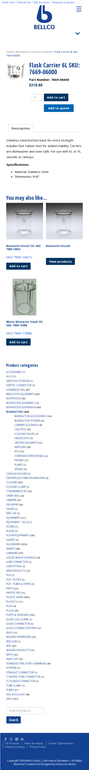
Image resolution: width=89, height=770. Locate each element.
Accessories (14, 372)
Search (13, 720)
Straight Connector (20, 672)
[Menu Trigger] (79, 8)
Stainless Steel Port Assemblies (26, 663)
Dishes (10, 509)
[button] (18, 68)
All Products (12, 743)
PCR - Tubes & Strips (18, 584)
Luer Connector (17, 562)
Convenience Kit (16, 491)
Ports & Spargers (17, 615)
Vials (9, 699)
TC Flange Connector (20, 681)
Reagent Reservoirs (18, 637)
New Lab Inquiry (33, 743)
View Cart (8, 2)
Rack (9, 632)
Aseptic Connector (18, 385)
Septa (9, 654)
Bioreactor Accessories (30, 416)
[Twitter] (16, 738)
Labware (11, 553)
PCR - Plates (13, 579)
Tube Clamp (13, 685)
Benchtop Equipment (20, 394)
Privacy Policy (37, 747)
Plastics (11, 601)
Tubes (10, 690)
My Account (41, 2)
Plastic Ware (14, 597)
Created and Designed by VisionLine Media (50, 764)
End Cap (11, 513)
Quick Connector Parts (22, 628)
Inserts (10, 548)
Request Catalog (15, 747)
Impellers (20, 447)
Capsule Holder (16, 473)
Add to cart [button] (18, 266)
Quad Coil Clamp (17, 619)
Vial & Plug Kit (15, 694)
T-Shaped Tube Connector (23, 676)
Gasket (10, 540)
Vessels (18, 469)
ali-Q (9, 376)
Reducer (11, 641)
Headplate (21, 438)
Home (9, 52)
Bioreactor (22, 52)
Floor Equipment (17, 535)
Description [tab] (21, 128)
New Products (15, 571)
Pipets (10, 588)
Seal (9, 646)
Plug (9, 606)
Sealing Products (18, 650)
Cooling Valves (24, 434)
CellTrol (20, 429)
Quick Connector (18, 623)
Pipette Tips (13, 593)
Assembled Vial (15, 389)
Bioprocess (13, 398)
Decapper (12, 504)
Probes (19, 460)
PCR (8, 575)
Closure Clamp (16, 487)
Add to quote (58, 108)
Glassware (13, 544)
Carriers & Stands (41, 52)
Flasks (10, 531)
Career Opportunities (60, 743)
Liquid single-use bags (20, 557)
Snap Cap (12, 659)
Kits (16, 451)
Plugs (10, 610)
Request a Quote (63, 2)
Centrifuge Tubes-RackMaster (25, 478)
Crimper (11, 500)
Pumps (18, 465)
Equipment (13, 518)
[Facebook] (5, 738)
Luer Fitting (14, 566)
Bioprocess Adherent (20, 403)
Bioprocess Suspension (21, 407)
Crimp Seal (12, 495)
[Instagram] (11, 738)
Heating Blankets (25, 442)
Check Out (24, 2)
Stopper (11, 668)
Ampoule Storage (17, 381)
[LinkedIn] (22, 738)
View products (60, 261)
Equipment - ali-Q (17, 522)
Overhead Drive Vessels (29, 456)
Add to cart (56, 97)
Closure (11, 482)
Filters (10, 526)
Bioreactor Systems (27, 420)
